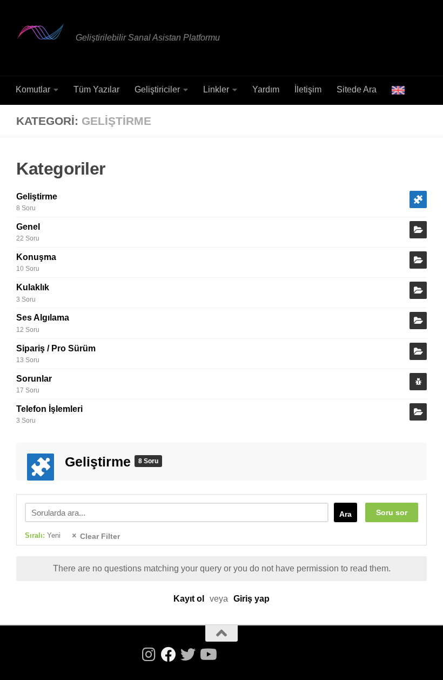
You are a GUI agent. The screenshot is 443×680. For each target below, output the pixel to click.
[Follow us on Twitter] (188, 654)
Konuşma (36, 257)
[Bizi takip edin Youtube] (207, 654)
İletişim (307, 89)
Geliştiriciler (157, 89)
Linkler (216, 89)
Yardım (265, 89)
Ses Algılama (42, 317)
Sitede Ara (357, 89)
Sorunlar (34, 378)
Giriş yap (251, 598)
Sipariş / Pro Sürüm (56, 348)
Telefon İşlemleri (49, 409)
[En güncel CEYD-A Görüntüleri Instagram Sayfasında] (149, 654)
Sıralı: (43, 535)
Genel (28, 226)
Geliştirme (36, 196)
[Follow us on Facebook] (168, 654)
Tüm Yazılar (96, 89)
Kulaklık (32, 287)
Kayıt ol (188, 598)
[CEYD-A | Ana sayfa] (40, 31)
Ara (345, 514)
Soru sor (391, 512)
